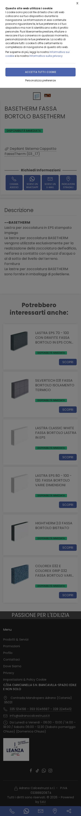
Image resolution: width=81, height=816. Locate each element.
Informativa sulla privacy (46, 56)
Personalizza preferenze (40, 80)
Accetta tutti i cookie (40, 72)
